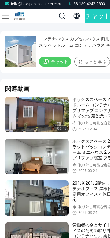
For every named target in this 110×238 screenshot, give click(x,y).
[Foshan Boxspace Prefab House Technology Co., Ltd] (25, 16)
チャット (98, 16)
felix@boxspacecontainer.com (36, 4)
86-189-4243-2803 (89, 4)
